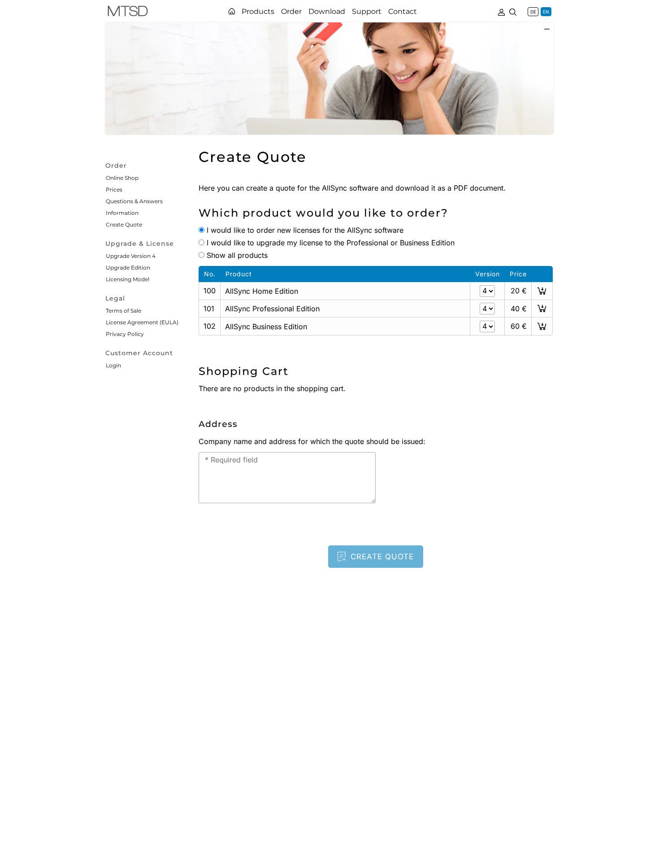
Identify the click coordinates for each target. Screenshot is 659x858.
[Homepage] (232, 11)
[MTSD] (128, 12)
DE (533, 11)
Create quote (382, 556)
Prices (114, 189)
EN (546, 11)
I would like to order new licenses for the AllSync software (305, 230)
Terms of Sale (123, 310)
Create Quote (124, 224)
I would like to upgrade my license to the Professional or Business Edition (331, 242)
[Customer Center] (501, 11)
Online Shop (122, 177)
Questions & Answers (134, 201)
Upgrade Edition (128, 267)
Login (113, 365)
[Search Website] (512, 11)
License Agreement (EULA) (142, 322)
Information (122, 212)
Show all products (237, 255)
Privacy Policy (125, 334)
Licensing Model (127, 279)
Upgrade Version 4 (131, 256)
